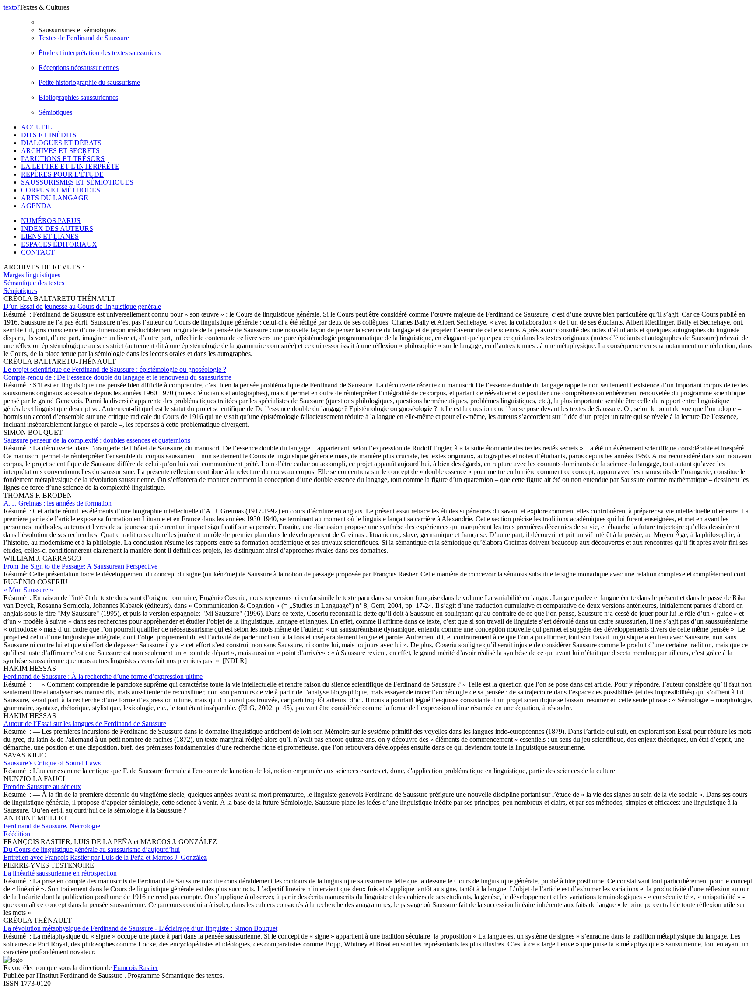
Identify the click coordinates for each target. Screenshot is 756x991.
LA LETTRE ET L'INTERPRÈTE (70, 166)
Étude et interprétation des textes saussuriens (99, 52)
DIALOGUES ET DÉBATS (61, 143)
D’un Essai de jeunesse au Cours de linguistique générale (82, 306)
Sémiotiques (55, 112)
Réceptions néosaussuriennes (78, 67)
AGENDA (36, 205)
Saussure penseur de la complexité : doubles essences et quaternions (97, 440)
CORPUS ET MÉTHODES (60, 190)
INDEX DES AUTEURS (57, 228)
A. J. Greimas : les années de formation (58, 503)
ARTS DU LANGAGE (54, 198)
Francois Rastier (135, 967)
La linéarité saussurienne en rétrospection (60, 873)
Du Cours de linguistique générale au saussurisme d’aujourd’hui (105, 853)
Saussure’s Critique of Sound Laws (52, 763)
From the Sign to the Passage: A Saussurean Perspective (81, 566)
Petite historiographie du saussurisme (89, 82)
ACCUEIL (36, 127)
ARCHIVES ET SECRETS (60, 150)
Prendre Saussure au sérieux (42, 786)
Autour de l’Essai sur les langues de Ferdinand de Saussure (85, 723)
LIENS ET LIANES (50, 236)
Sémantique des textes (34, 282)
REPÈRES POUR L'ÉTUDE (62, 174)
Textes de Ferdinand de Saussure (83, 38)
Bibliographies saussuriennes (78, 97)
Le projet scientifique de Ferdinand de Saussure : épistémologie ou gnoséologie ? (117, 373)
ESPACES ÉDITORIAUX (59, 244)
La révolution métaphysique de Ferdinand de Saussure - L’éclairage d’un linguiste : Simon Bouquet (140, 928)
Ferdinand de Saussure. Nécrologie (52, 829)
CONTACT (38, 252)
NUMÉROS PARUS (50, 220)
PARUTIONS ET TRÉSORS (63, 158)
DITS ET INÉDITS (49, 135)
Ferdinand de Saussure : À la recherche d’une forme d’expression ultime (103, 676)
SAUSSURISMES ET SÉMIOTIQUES (77, 182)
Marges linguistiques (32, 275)
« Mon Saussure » (28, 589)
